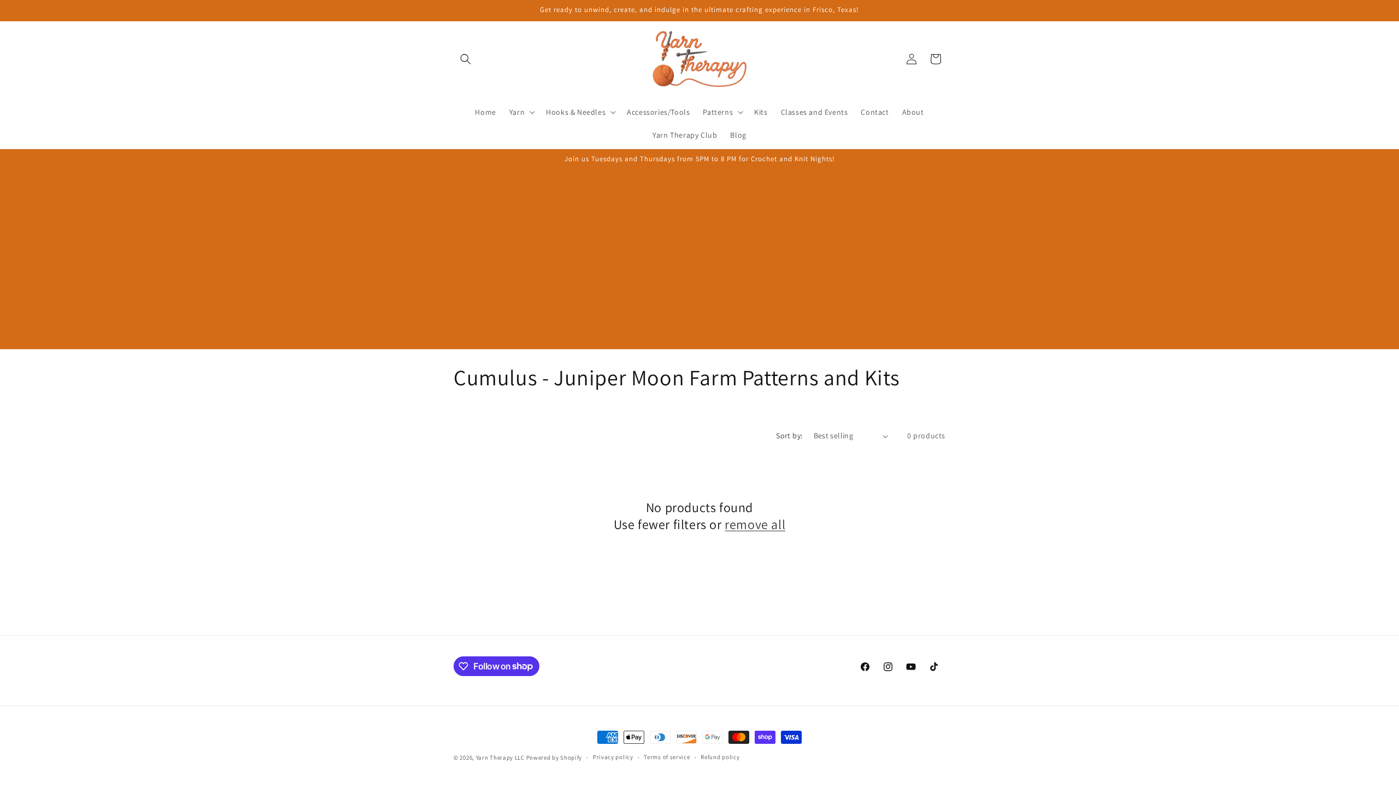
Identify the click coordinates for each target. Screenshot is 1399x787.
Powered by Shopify (554, 757)
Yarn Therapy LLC (500, 757)
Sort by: (789, 436)
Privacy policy (613, 757)
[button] (466, 59)
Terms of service (667, 757)
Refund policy (720, 757)
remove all (755, 524)
